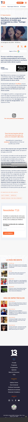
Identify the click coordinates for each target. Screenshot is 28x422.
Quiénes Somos (14, 382)
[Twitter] (12, 400)
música (13, 195)
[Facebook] (15, 400)
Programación (14, 367)
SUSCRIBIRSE (8, 233)
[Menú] (25, 3)
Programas (14, 365)
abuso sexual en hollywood (11, 198)
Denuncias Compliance (14, 392)
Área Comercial (14, 385)
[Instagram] (9, 400)
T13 (2, 46)
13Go (14, 374)
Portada (14, 362)
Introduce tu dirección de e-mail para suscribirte (13, 225)
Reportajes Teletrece (13, 6)
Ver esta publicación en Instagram (14, 118)
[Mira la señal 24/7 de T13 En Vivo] (20, 3)
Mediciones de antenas (14, 389)
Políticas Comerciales (14, 387)
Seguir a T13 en (13, 51)
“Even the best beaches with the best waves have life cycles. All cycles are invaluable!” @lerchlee (14, 135)
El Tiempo (23, 6)
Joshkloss (6, 142)
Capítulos (14, 370)
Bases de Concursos (14, 372)
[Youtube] (18, 400)
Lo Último (3, 6)
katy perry (5, 195)
